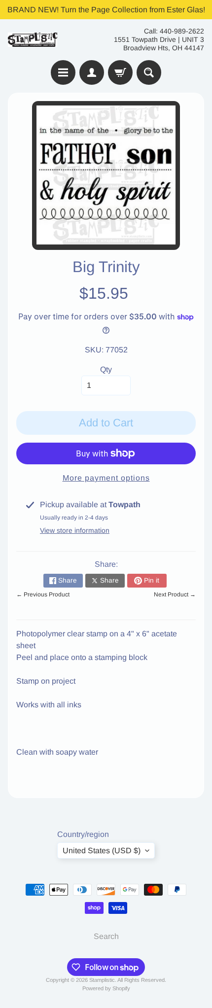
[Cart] (120, 72)
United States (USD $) (102, 850)
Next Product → (175, 594)
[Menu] (63, 72)
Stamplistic (102, 980)
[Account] (91, 72)
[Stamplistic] (32, 40)
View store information (74, 530)
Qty (106, 369)
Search (106, 936)
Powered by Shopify (106, 988)
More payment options (106, 478)
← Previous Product (43, 594)
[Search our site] (149, 72)
